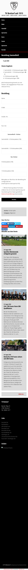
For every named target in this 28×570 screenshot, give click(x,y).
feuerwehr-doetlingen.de (8, 438)
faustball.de (4, 422)
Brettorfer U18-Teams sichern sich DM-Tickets (13, 358)
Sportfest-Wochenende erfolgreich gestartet (11, 253)
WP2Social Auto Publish (8, 569)
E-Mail (3, 107)
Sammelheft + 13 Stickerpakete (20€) (11, 148)
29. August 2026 (7, 250)
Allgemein (12, 213)
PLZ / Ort (3, 126)
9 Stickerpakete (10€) (7, 162)
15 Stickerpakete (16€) (7, 171)
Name (3, 98)
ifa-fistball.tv (4, 424)
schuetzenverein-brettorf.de (9, 436)
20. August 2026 (7, 355)
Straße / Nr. (4, 116)
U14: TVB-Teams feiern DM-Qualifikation (12, 307)
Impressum (15, 565)
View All (21, 394)
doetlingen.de (5, 434)
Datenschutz (22, 565)
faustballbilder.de (6, 432)
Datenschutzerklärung (7, 194)
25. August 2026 (7, 304)
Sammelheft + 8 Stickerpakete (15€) (11, 139)
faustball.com (5, 428)
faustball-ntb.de (5, 430)
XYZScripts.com (21, 569)
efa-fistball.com (5, 426)
